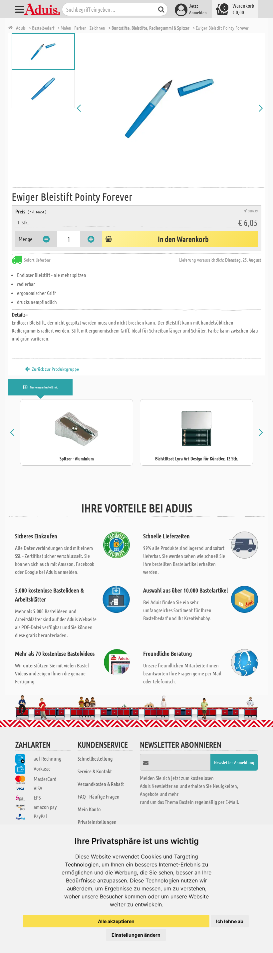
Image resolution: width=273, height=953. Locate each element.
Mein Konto (89, 809)
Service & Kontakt (95, 771)
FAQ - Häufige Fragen (99, 796)
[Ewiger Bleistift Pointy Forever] (170, 108)
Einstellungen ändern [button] (136, 935)
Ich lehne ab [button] (229, 921)
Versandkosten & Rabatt (101, 784)
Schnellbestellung (95, 758)
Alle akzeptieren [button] (116, 921)
